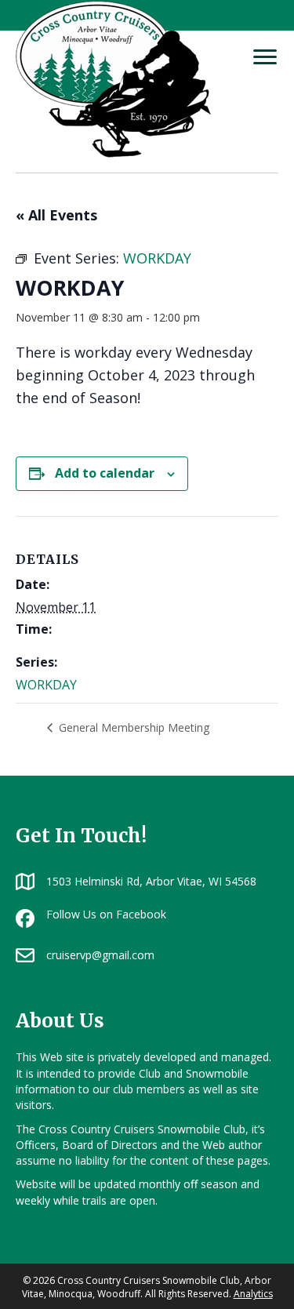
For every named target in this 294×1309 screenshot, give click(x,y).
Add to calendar (104, 473)
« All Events (56, 214)
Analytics (253, 1293)
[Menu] (265, 57)
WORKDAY (46, 684)
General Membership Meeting (132, 727)
